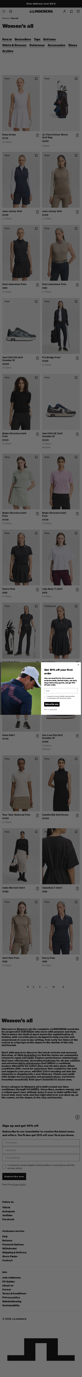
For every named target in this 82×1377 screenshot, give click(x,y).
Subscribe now (52, 704)
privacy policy (53, 709)
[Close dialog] (78, 665)
